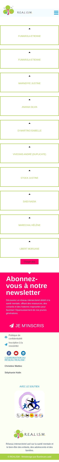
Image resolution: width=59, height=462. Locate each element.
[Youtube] (16, 353)
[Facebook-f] (9, 353)
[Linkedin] (23, 353)
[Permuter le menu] (56, 12)
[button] (29, 261)
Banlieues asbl (44, 457)
